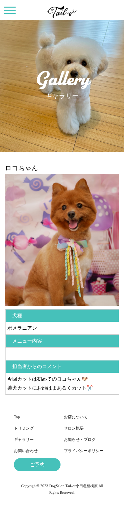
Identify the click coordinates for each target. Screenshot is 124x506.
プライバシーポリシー (83, 450)
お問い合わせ (26, 450)
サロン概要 (74, 428)
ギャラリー (24, 439)
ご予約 (37, 464)
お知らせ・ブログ (80, 439)
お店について (76, 417)
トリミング (24, 428)
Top (17, 417)
